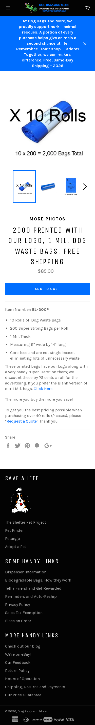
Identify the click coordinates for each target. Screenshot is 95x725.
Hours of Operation (22, 678)
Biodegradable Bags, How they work (38, 580)
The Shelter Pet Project (25, 522)
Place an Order (18, 620)
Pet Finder (14, 530)
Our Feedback (17, 662)
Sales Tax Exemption (24, 612)
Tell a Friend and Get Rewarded (33, 588)
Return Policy (17, 670)
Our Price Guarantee (23, 694)
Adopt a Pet (15, 546)
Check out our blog (23, 646)
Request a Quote (22, 421)
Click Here (43, 388)
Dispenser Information (25, 572)
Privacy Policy (17, 604)
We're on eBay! (18, 654)
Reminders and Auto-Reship (31, 596)
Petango (12, 538)
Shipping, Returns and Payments (35, 686)
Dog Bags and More (32, 711)
